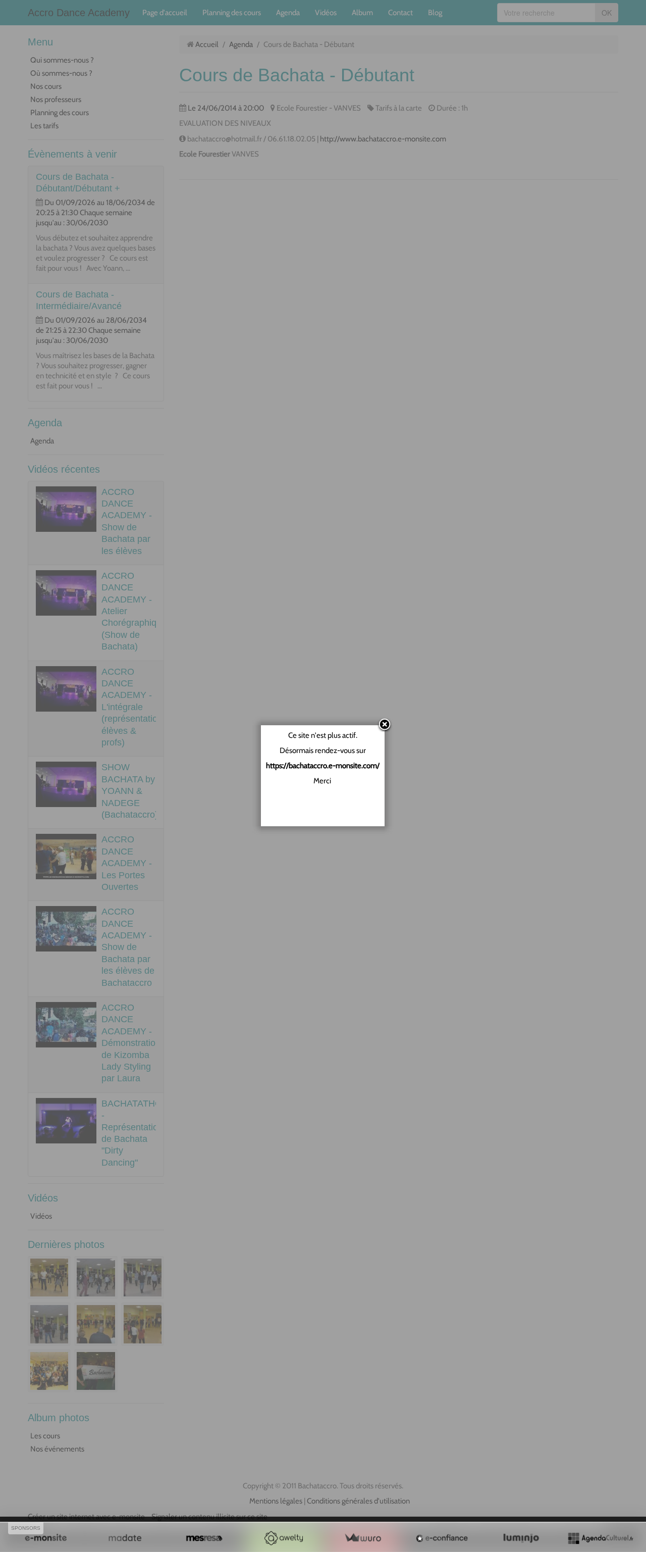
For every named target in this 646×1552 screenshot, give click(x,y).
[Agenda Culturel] (600, 1538)
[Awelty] (283, 1538)
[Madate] (124, 1538)
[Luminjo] (521, 1538)
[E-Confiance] (441, 1538)
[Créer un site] (45, 1538)
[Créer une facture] (362, 1538)
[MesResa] (204, 1538)
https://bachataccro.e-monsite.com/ (323, 765)
